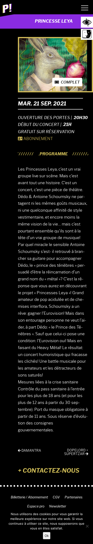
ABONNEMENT (37, 138)
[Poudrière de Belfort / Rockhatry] (7, 9)
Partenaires (74, 497)
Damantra (31, 451)
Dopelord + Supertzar (76, 452)
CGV (56, 497)
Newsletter (57, 506)
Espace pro (35, 506)
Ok (47, 536)
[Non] (87, 526)
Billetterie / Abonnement (29, 497)
